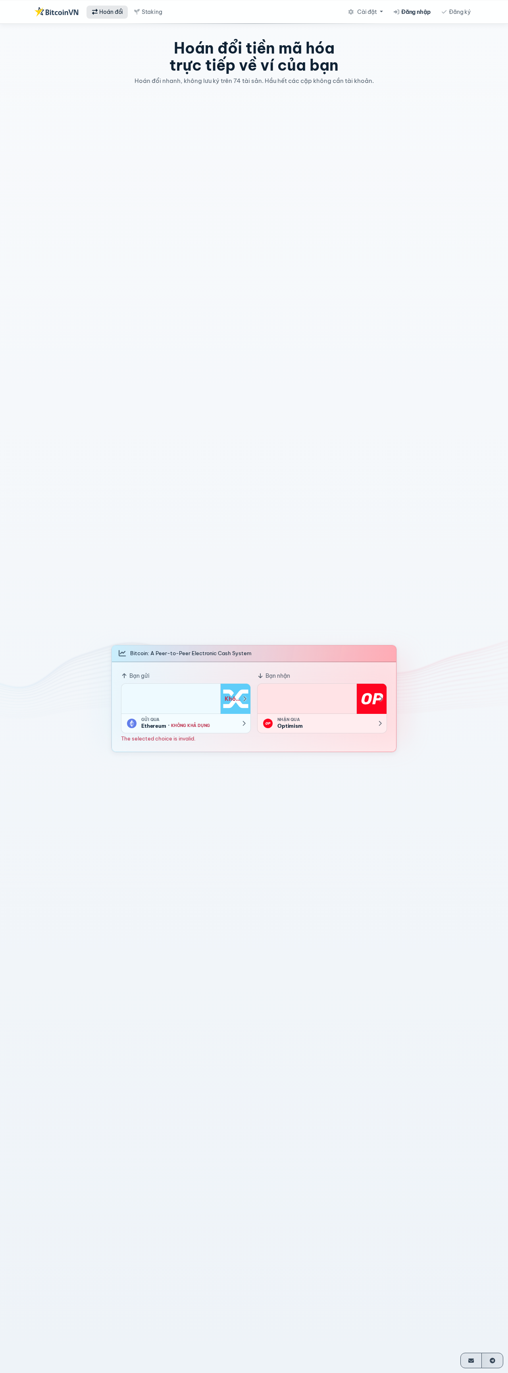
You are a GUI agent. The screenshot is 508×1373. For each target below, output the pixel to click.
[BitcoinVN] (56, 12)
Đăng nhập (415, 11)
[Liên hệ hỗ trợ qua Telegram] (492, 1360)
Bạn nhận (277, 675)
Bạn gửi (139, 675)
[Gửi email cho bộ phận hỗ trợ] (471, 1360)
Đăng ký (459, 11)
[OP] (371, 698)
